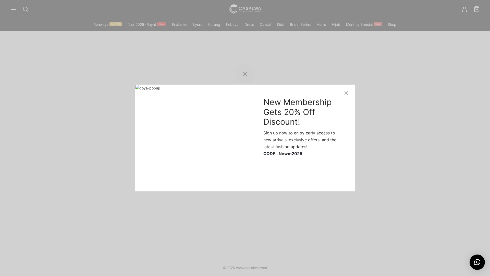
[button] (477, 262)
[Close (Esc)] (346, 93)
